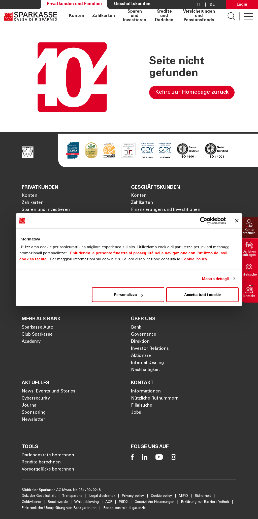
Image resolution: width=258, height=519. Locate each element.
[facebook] (132, 457)
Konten (76, 16)
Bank (136, 328)
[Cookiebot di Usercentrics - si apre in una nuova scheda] (204, 220)
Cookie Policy (194, 259)
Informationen (146, 391)
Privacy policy (133, 496)
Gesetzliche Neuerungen (155, 502)
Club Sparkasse (37, 335)
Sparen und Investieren (134, 16)
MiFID (184, 496)
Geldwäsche (32, 502)
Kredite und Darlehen (164, 16)
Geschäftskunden (132, 4)
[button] (249, 227)
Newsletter (33, 420)
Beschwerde (58, 502)
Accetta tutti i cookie (202, 294)
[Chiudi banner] (237, 220)
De (212, 5)
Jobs (136, 413)
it (199, 5)
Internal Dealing (147, 363)
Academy (31, 342)
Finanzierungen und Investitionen (165, 210)
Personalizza (125, 294)
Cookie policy (162, 496)
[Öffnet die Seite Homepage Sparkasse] (30, 16)
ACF (109, 502)
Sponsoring (34, 413)
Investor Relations (150, 349)
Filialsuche (141, 406)
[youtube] (159, 457)
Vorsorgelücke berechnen (48, 469)
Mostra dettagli (215, 278)
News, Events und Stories (48, 391)
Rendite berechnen (41, 462)
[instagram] (173, 457)
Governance (143, 335)
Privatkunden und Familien (74, 4)
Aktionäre (141, 356)
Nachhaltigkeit (145, 370)
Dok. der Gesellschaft (39, 496)
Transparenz (72, 496)
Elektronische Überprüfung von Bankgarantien (60, 508)
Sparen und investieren (46, 210)
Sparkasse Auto (37, 328)
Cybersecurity (36, 399)
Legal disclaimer (102, 496)
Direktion (140, 342)
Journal (30, 406)
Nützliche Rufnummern (155, 399)
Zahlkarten (103, 16)
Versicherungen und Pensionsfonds (199, 16)
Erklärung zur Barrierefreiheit (205, 502)
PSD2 (124, 502)
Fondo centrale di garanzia (124, 508)
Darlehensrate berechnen (48, 455)
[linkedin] (144, 457)
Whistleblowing (87, 502)
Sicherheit (203, 496)
